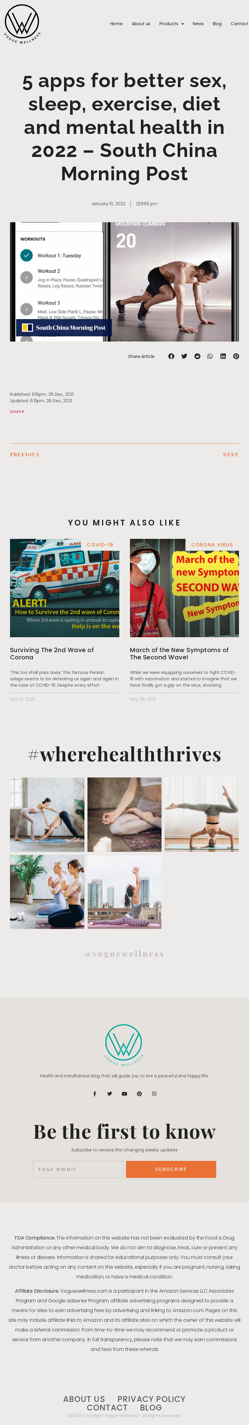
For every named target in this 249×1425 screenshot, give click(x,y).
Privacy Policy (152, 1399)
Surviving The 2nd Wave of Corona (52, 653)
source (17, 411)
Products (168, 24)
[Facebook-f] (94, 1093)
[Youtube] (124, 1093)
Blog (217, 24)
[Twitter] (109, 1093)
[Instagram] (154, 1093)
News (198, 24)
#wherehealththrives (124, 753)
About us (141, 24)
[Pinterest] (139, 1093)
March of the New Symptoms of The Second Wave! (179, 653)
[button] (171, 356)
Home (116, 24)
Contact (239, 24)
